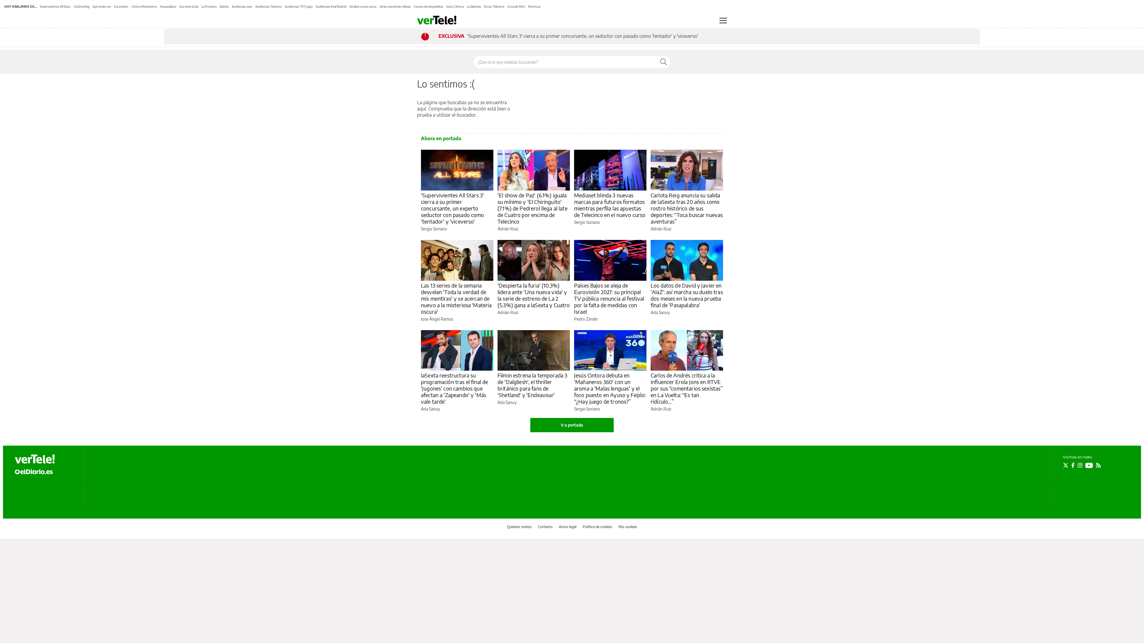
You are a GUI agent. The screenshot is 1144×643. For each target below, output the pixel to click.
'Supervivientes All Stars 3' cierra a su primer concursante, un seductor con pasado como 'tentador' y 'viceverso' (582, 36)
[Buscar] (663, 62)
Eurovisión (121, 6)
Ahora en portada (441, 138)
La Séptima (474, 6)
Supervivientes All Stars (55, 6)
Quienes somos (519, 527)
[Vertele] (35, 459)
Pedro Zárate (586, 319)
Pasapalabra (168, 6)
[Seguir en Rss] (1098, 465)
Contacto (545, 527)
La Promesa (209, 6)
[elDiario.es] (34, 471)
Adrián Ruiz (508, 228)
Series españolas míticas (395, 6)
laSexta (224, 6)
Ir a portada (572, 424)
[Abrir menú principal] (723, 20)
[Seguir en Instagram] (1080, 465)
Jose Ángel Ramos (437, 319)
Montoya (534, 6)
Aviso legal (567, 527)
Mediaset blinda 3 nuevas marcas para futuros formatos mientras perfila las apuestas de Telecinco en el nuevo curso (610, 205)
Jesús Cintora (455, 6)
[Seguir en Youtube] (1089, 465)
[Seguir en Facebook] (1073, 465)
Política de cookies (597, 527)
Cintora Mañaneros (144, 6)
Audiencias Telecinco (268, 6)
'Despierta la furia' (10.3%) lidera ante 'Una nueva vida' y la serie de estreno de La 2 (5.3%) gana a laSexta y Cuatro (534, 295)
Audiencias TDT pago (299, 6)
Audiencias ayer (242, 6)
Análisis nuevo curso (363, 6)
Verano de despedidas (428, 6)
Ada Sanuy (660, 312)
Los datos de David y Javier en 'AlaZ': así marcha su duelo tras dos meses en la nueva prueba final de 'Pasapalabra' (687, 295)
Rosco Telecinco (494, 6)
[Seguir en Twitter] (1065, 465)
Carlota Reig (82, 6)
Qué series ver (102, 6)
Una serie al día (188, 6)
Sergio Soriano (434, 228)
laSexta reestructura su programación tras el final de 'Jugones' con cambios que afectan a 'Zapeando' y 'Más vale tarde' (454, 388)
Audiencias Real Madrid (331, 6)
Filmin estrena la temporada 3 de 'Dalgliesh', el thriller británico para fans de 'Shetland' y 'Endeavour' (532, 385)
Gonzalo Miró (516, 6)
